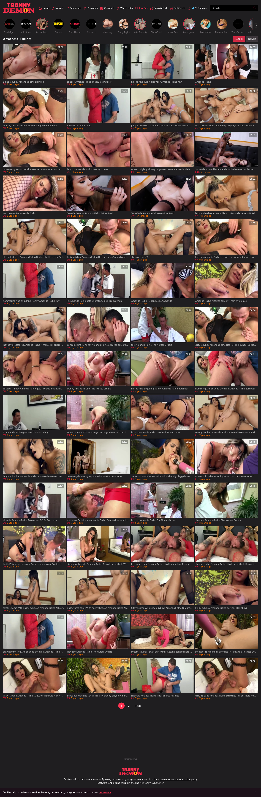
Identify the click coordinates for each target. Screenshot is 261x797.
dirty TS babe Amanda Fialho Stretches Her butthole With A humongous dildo (225, 696)
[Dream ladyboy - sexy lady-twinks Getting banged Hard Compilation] (162, 635)
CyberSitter (158, 782)
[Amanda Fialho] (226, 65)
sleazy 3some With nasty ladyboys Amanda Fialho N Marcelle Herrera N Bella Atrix (33, 608)
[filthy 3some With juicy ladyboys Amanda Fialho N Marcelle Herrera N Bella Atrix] (162, 591)
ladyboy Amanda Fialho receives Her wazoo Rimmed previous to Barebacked (225, 257)
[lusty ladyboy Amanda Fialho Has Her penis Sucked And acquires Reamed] (98, 240)
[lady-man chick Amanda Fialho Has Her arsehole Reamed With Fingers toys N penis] (162, 547)
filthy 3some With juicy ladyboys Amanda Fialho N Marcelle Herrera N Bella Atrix (161, 608)
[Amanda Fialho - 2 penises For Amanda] (162, 284)
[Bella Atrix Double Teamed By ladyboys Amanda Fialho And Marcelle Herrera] (226, 109)
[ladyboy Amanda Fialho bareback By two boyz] (162, 416)
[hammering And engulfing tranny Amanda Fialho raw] (34, 284)
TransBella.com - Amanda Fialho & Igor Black (90, 213)
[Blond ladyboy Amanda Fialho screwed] (34, 65)
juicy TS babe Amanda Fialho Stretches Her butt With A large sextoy (33, 696)
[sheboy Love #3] (162, 240)
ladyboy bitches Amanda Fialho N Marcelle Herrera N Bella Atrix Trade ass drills (225, 213)
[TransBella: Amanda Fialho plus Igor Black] (162, 196)
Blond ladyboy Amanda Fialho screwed (23, 82)
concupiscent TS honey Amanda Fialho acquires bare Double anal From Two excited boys (97, 345)
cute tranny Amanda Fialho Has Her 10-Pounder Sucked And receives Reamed (33, 169)
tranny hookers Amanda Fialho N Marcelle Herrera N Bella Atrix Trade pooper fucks (225, 432)
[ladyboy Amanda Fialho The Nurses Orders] (162, 504)
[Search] (255, 8)
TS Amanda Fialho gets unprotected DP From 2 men (94, 301)
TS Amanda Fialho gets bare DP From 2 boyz (26, 432)
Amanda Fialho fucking (79, 125)
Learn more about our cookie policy (178, 779)
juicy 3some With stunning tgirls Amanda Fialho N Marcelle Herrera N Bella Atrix (161, 125)
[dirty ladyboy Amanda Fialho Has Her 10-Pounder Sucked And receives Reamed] (226, 328)
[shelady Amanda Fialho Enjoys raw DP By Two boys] (34, 504)
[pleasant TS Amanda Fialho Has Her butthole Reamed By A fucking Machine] (226, 635)
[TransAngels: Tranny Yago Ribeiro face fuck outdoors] (98, 460)
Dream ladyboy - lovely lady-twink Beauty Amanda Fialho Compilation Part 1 (161, 169)
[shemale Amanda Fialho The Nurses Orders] (226, 504)
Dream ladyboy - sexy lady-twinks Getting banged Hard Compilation (161, 652)
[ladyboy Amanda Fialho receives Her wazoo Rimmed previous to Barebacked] (226, 240)
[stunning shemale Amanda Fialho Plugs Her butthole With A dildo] (98, 547)
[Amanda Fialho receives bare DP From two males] (226, 284)
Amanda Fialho (203, 82)
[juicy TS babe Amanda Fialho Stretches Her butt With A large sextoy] (34, 679)
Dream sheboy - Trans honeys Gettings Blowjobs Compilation (97, 432)
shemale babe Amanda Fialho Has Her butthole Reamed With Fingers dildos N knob (224, 564)
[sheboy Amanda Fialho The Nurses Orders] (98, 65)
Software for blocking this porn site (116, 782)
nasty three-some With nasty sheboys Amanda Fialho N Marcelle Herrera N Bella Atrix (97, 608)
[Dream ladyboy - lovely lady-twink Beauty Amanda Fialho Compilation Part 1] (162, 153)
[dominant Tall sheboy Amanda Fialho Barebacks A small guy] (98, 504)
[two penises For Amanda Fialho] (34, 196)
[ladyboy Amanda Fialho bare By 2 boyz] (98, 153)
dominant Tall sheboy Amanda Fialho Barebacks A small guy (97, 520)
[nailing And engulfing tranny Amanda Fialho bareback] (162, 372)
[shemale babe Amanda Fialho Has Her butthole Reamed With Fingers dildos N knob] (226, 547)
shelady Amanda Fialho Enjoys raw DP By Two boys (30, 520)
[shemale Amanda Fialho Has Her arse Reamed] (162, 679)
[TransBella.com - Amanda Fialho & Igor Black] (98, 196)
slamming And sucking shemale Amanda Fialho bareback (225, 389)
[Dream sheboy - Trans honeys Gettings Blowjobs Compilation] (98, 416)
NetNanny (145, 782)
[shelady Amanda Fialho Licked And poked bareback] (34, 109)
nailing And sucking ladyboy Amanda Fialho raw (156, 82)
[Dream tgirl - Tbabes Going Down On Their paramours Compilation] (226, 460)
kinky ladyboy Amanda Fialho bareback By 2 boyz (221, 608)
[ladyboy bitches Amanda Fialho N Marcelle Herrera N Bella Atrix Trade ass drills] (226, 196)
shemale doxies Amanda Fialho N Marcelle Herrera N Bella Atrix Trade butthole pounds (33, 257)
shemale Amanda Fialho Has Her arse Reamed (155, 696)
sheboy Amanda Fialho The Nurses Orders (89, 82)
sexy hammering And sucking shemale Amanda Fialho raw (33, 652)
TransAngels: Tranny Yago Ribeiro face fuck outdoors (94, 476)
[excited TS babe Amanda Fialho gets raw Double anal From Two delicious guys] (34, 372)
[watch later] (7, 48)
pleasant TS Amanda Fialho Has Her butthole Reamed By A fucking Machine (226, 652)
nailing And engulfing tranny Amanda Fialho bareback (159, 389)
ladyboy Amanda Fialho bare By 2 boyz (87, 169)
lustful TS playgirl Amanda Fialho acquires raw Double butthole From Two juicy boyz (33, 564)
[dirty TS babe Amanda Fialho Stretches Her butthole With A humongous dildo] (226, 679)
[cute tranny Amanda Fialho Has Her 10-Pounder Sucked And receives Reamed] (34, 153)
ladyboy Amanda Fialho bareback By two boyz (155, 432)
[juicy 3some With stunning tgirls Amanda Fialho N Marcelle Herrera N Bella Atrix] (162, 109)
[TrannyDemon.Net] (19, 8)
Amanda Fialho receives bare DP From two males (221, 301)
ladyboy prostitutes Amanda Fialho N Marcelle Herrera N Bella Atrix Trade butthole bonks (33, 345)
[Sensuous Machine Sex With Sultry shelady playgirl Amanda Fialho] (162, 460)
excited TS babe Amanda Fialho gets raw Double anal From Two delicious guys (33, 389)
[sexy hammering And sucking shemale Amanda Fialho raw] (34, 635)
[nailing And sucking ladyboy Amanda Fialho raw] (162, 65)
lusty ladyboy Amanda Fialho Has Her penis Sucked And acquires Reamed (97, 257)
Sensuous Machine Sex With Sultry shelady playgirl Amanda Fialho (161, 476)
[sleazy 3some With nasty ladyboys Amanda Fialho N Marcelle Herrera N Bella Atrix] (34, 591)
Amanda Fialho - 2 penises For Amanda (151, 301)
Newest (252, 38)
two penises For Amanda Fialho (19, 213)
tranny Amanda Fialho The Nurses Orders (89, 389)
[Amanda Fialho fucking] (98, 109)
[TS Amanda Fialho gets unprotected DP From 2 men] (98, 284)
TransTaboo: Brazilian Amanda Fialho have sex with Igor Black (225, 169)
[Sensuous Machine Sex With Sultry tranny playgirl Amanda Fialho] (98, 679)
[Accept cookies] (255, 792)
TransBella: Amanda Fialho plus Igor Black (153, 213)
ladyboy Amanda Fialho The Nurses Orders (153, 520)
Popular (239, 38)
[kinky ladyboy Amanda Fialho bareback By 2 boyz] (226, 591)
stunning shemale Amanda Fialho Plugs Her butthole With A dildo (97, 564)
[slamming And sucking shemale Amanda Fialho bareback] (226, 372)
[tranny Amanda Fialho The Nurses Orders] (98, 372)
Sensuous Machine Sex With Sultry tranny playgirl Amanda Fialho (97, 696)
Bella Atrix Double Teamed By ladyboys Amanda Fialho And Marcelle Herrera (225, 125)
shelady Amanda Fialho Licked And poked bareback (30, 125)
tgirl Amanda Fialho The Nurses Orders (151, 345)
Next (138, 705)
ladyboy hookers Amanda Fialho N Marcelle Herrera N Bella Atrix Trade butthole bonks (33, 476)
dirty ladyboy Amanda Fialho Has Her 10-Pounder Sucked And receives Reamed (225, 345)
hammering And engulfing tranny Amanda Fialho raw (31, 301)
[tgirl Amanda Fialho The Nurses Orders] (162, 328)
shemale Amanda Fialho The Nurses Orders (218, 520)
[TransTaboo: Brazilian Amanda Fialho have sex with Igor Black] (226, 153)
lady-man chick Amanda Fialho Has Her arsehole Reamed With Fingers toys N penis (161, 564)
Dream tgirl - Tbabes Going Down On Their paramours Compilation (225, 476)
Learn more (105, 792)
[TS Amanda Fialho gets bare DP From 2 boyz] (34, 416)
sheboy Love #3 (139, 257)
